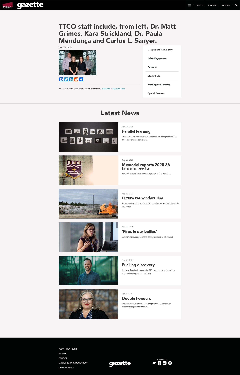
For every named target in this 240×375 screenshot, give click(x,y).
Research (152, 67)
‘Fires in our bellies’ (139, 231)
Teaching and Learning (159, 84)
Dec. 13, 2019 (65, 47)
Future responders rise (142, 198)
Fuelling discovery (138, 265)
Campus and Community (160, 49)
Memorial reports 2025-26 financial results (146, 166)
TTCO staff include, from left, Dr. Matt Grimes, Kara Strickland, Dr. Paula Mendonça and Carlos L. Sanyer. (117, 33)
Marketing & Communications (73, 363)
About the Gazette (68, 349)
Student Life (154, 76)
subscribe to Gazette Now (113, 88)
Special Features (156, 93)
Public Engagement (157, 58)
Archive (62, 354)
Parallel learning (136, 131)
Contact (63, 358)
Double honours (136, 298)
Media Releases (66, 368)
